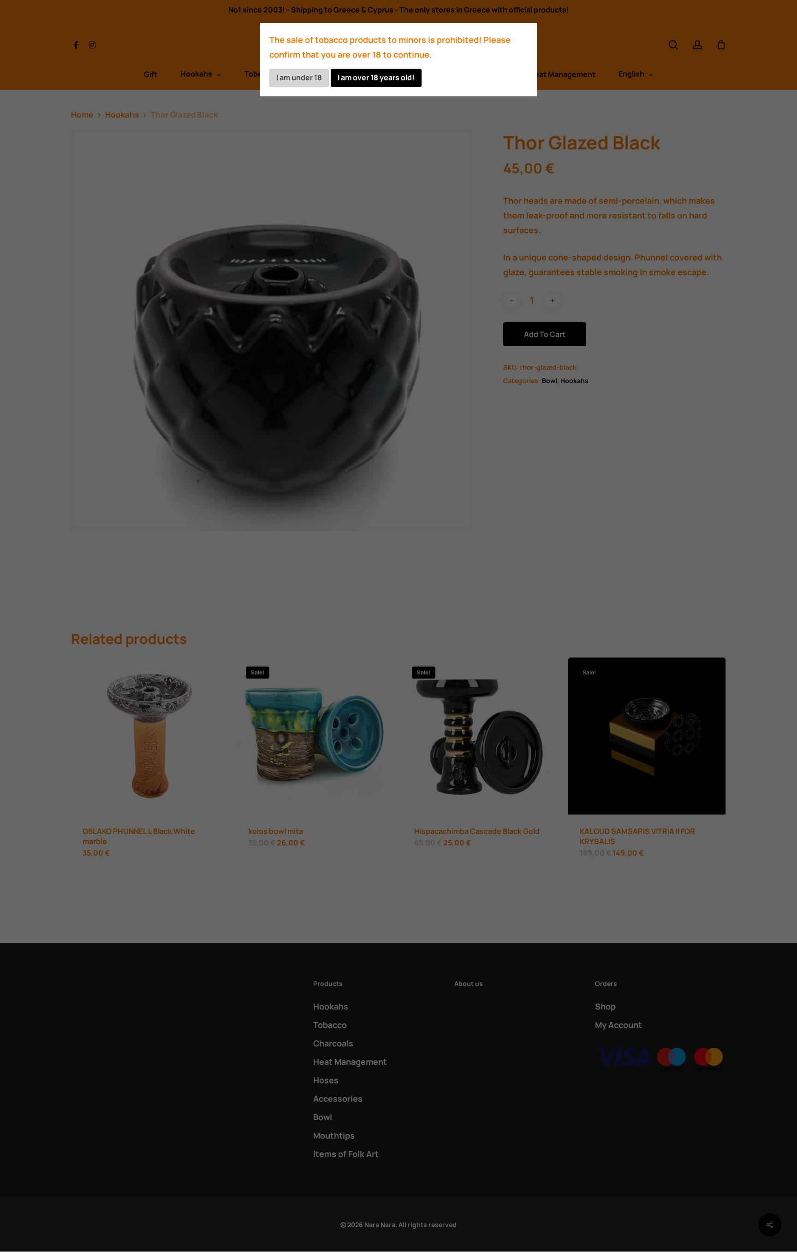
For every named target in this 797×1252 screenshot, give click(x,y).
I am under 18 (299, 77)
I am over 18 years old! (376, 77)
